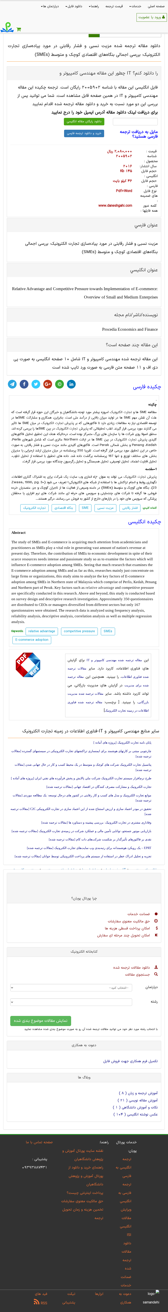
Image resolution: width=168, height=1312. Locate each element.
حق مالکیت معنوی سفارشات (129, 921)
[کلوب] (59, 384)
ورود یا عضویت (150, 17)
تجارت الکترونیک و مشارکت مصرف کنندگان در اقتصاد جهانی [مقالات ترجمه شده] (98, 786)
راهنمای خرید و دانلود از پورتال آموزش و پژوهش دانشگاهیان (85, 1176)
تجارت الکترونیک (121, 412)
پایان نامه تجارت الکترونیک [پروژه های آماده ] (122, 742)
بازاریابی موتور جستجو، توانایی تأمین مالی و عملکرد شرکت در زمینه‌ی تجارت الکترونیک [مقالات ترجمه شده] (81, 831)
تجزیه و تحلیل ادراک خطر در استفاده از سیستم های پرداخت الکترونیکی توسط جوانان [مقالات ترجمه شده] (83, 856)
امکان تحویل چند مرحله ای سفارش (124, 935)
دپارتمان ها (51, 6)
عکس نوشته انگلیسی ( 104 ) (136, 1114)
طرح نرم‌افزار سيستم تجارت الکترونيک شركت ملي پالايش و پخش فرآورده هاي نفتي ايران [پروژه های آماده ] (81, 778)
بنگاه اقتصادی (63, 508)
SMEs (108, 631)
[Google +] (47, 384)
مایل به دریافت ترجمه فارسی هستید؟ (139, 134)
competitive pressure (79, 631)
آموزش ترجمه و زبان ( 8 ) (138, 1093)
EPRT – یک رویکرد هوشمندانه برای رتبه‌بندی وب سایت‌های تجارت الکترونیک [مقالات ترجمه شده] (89, 848)
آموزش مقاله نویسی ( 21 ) (138, 1100)
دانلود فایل (75, 6)
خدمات (136, 6)
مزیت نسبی (105, 508)
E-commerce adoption (31, 640)
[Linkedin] (71, 384)
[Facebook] (24, 384)
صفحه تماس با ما (39, 1142)
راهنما (95, 6)
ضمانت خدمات (139, 914)
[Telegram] (12, 384)
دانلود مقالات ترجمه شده (132, 967)
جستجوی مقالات (138, 974)
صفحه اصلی (156, 6)
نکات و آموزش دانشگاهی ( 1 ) (135, 1107)
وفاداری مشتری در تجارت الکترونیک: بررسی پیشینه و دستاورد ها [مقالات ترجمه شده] (96, 822)
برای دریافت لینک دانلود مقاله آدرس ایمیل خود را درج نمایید (104, 112)
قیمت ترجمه (114, 6)
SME (85, 508)
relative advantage (100, 588)
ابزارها (99, 1294)
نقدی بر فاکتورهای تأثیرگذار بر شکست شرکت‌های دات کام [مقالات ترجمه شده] (100, 839)
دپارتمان (151, 987)
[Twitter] (36, 384)
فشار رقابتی (130, 508)
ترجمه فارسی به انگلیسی (124, 1193)
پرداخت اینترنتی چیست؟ (85, 1193)
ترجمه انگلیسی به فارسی (123, 1168)
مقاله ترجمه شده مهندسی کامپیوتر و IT (114, 660)
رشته (154, 1001)
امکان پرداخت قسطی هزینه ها (128, 928)
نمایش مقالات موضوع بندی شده (40, 1021)
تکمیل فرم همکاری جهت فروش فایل (130, 1061)
